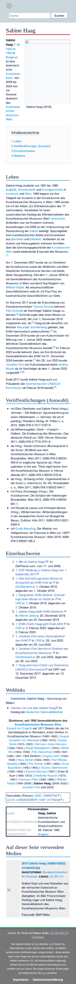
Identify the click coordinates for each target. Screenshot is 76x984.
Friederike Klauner (45, 775)
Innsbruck (12, 193)
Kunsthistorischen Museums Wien (13, 113)
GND (37, 795)
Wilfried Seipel (15, 287)
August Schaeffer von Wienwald (39, 738)
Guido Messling (25, 528)
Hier (51, 944)
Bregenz (11, 57)
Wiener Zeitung (28, 615)
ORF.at (19, 603)
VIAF (42, 800)
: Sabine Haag (27, 698)
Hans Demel (25, 760)
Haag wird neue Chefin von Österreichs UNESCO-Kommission (42, 667)
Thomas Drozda (43, 306)
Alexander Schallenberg (32, 327)
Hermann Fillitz (28, 779)
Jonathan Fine (15, 364)
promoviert (58, 218)
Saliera (33, 231)
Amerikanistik (26, 189)
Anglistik (11, 189)
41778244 (53, 800)
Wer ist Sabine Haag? (32, 562)
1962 (9, 53)
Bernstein (17, 239)
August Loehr (51, 756)
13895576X (50, 795)
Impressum (21, 979)
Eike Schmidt (14, 310)
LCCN (11, 800)
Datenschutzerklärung (48, 979)
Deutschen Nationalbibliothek (44, 712)
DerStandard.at (25, 586)
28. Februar (13, 46)
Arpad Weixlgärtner (38, 748)
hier (36, 944)
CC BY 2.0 (56, 876)
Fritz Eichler (36, 763)
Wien (28, 193)
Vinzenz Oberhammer (54, 767)
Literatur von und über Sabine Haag (33, 708)
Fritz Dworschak (42, 752)
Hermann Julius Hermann (51, 744)
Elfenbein (35, 239)
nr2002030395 (25, 800)
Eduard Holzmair (36, 771)
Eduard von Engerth (19, 728)
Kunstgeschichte (52, 189)
